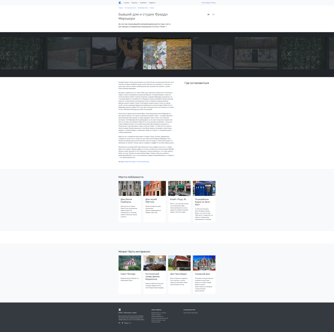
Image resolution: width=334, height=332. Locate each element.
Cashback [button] (143, 3)
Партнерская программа (191, 313)
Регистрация (206, 3)
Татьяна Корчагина (142, 161)
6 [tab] (172, 71)
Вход (214, 3)
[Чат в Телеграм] (122, 323)
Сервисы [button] (152, 3)
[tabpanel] (167, 53)
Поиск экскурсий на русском (160, 318)
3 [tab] (164, 71)
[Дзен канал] (127, 323)
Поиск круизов (156, 322)
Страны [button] (126, 3)
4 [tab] (167, 71)
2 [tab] (162, 71)
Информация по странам (159, 313)
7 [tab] (175, 71)
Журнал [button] (134, 3)
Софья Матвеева (129, 161)
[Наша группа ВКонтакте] (119, 323)
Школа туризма (156, 314)
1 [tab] (159, 71)
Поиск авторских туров (158, 320)
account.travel (132, 319)
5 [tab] (169, 71)
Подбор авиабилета (157, 316)
